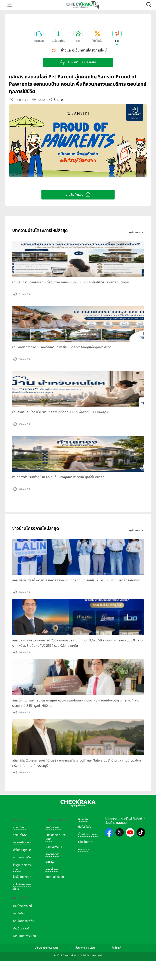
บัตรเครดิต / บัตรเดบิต (56, 837)
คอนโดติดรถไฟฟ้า (23, 921)
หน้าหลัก (83, 819)
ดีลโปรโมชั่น (85, 827)
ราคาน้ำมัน (52, 869)
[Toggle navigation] (10, 5)
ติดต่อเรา (83, 849)
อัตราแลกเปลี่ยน (55, 877)
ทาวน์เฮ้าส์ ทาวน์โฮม (24, 936)
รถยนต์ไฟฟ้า (20, 835)
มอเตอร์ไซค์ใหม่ (22, 842)
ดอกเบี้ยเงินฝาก (54, 847)
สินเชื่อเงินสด (53, 827)
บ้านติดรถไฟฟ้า (21, 928)
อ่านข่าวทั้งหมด (74, 195)
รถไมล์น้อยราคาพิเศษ (22, 886)
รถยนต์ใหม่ (19, 827)
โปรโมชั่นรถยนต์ (22, 877)
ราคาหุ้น (50, 862)
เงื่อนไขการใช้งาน (88, 834)
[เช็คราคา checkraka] (80, 4)
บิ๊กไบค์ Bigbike (22, 850)
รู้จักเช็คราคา (85, 842)
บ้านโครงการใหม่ (22, 906)
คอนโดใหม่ (19, 913)
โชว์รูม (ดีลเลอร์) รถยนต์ (22, 867)
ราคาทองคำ (52, 854)
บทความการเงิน (22, 857)
